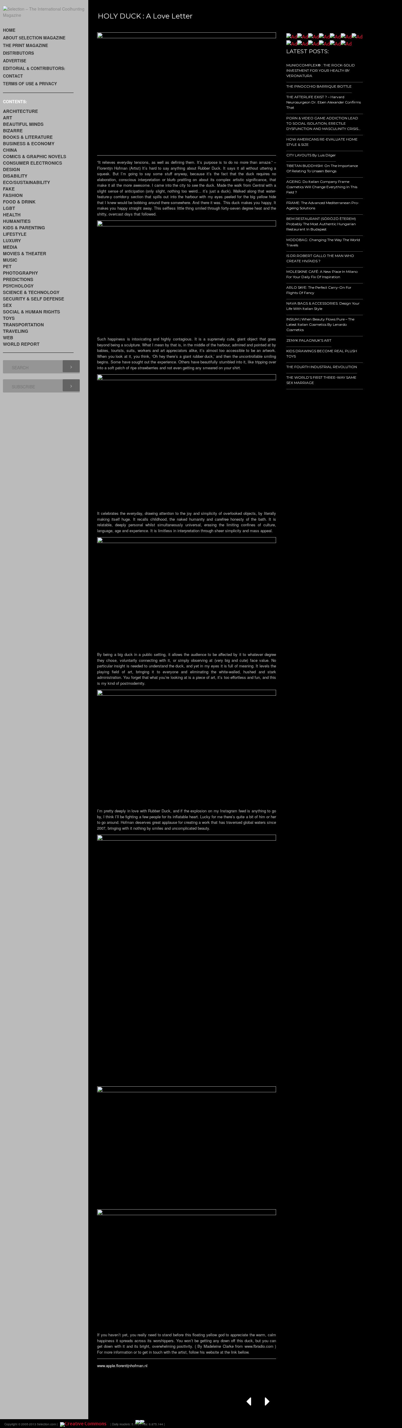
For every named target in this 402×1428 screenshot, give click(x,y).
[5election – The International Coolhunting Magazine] (45, 15)
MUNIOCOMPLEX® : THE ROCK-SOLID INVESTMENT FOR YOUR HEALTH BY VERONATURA (320, 70)
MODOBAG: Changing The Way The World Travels (323, 242)
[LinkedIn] (358, 1423)
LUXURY (12, 240)
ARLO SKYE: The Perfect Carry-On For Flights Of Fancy (318, 290)
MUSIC (10, 260)
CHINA (10, 150)
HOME (9, 30)
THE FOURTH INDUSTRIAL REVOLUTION (321, 367)
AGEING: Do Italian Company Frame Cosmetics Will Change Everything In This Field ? (321, 186)
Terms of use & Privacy (30, 83)
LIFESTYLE (14, 234)
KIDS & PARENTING (24, 227)
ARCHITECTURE (20, 111)
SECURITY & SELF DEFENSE (33, 298)
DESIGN (11, 169)
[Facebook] (333, 1423)
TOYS (9, 318)
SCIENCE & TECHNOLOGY (31, 292)
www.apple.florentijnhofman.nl (122, 1365)
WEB (8, 337)
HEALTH (12, 214)
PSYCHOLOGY (18, 286)
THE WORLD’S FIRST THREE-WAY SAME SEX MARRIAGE (321, 380)
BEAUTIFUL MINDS (23, 124)
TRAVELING (15, 331)
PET (7, 266)
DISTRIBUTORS (18, 53)
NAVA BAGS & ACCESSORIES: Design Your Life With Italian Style (323, 306)
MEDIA (10, 247)
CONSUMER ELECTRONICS (32, 163)
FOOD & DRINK (19, 201)
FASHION (13, 195)
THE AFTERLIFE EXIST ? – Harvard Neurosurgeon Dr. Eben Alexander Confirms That (323, 102)
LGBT (9, 208)
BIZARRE (13, 130)
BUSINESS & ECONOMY (28, 143)
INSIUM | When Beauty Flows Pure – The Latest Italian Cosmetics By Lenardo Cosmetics (320, 324)
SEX (7, 305)
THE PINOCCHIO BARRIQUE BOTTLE (319, 86)
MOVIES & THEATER (24, 253)
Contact (13, 76)
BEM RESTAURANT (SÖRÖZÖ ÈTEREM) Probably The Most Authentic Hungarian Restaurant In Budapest (321, 223)
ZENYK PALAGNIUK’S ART (308, 340)
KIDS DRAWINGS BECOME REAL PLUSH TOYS (321, 353)
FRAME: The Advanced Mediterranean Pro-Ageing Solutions (322, 205)
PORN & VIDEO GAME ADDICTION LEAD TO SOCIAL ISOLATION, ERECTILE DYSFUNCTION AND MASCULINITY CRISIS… (323, 123)
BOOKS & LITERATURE (28, 137)
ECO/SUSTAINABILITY (26, 182)
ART (7, 117)
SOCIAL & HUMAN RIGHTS (31, 311)
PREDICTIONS (18, 279)
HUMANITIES (17, 221)
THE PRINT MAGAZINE (25, 45)
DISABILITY (15, 176)
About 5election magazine (34, 38)
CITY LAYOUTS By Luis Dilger (311, 155)
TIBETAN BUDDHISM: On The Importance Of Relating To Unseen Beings (322, 168)
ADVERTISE (14, 61)
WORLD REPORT (21, 344)
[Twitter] (349, 1423)
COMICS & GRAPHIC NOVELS (34, 156)
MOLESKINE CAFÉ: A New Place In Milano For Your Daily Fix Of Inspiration (322, 274)
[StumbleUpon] (366, 1423)
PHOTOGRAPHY (20, 273)
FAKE (9, 189)
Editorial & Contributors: (34, 68)
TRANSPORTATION (23, 324)
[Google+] (341, 1423)
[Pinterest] (374, 1423)
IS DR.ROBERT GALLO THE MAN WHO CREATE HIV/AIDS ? (320, 258)
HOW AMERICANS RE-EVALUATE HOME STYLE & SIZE (322, 142)
